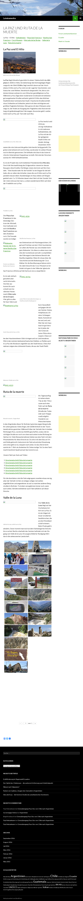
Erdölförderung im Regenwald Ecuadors (16, 779)
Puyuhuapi (47, 885)
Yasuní (71, 887)
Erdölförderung (43, 879)
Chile (54, 876)
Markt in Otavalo (64, 41)
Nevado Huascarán (23, 885)
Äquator (21, 889)
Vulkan (46, 887)
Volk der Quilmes (37, 887)
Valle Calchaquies (22, 887)
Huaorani (48, 882)
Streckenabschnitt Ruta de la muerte (18, 460)
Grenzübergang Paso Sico (26, 882)
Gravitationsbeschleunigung (11, 882)
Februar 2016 (7, 854)
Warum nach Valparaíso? (11, 787)
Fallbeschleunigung (52, 879)
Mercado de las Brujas (32, 40)
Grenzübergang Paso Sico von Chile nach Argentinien (36, 809)
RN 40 (58, 884)
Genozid (74, 879)
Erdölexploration (34, 879)
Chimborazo (61, 876)
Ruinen (64, 885)
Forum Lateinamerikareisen (68, 34)
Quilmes (53, 885)
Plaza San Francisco (34, 38)
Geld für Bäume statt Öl (65, 879)
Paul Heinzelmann (9, 820)
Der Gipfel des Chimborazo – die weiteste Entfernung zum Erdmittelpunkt (28, 783)
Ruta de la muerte (14, 43)
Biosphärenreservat (37, 876)
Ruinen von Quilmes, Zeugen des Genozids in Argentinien (22, 791)
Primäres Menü (80, 18)
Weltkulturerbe (64, 887)
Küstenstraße (64, 882)
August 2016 (7, 842)
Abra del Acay (6, 876)
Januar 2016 (7, 858)
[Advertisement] (69, 66)
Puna (43, 885)
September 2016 (9, 838)
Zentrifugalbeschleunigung (11, 889)
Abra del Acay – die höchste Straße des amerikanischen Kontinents (26, 795)
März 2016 (6, 850)
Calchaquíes (46, 876)
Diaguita (67, 876)
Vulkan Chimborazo (54, 887)
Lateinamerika (9, 18)
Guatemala (39, 881)
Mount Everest (73, 882)
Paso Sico (30, 885)
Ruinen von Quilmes (71, 885)
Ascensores (28, 876)
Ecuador (61, 37)
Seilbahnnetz (21, 38)
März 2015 (6, 861)
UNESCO (13, 887)
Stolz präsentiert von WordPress (12, 898)
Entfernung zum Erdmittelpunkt (12, 879)
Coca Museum (17, 40)
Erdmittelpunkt (25, 879)
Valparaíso (30, 887)
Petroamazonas (37, 885)
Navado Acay (14, 885)
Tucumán (5, 887)
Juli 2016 (6, 846)
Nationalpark (6, 885)
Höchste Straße (56, 882)
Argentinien (24, 813)
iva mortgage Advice (10, 813)
